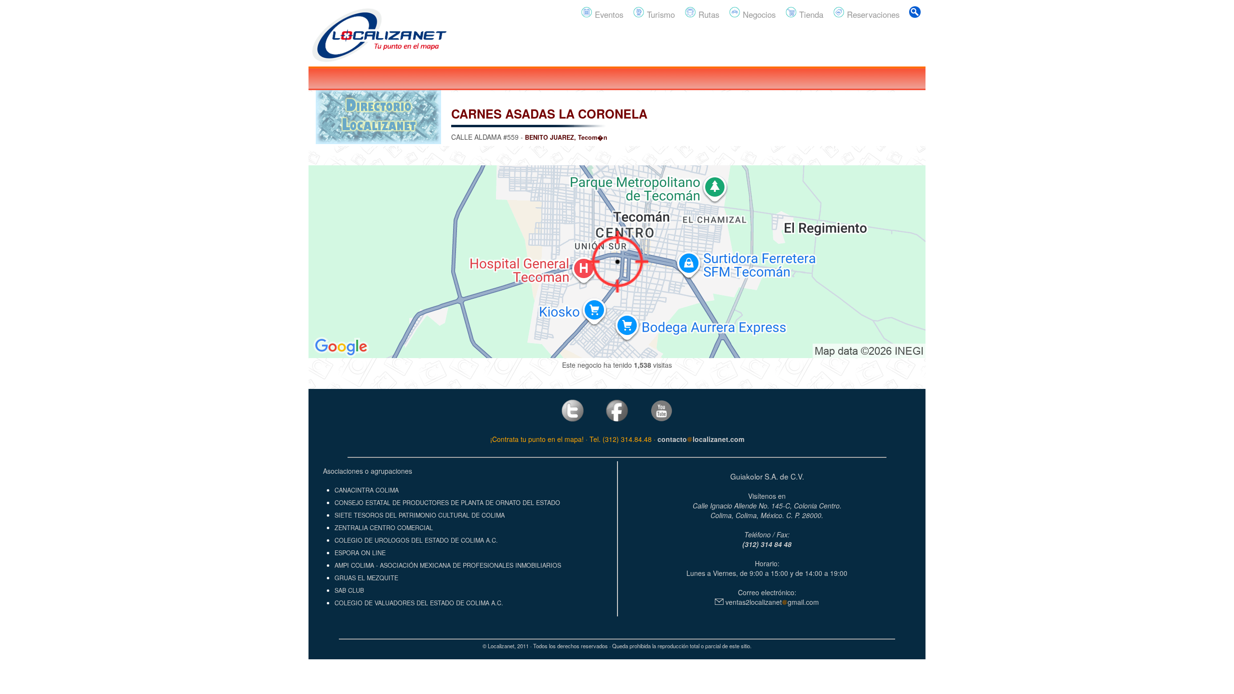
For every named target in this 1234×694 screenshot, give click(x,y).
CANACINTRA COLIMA (367, 490)
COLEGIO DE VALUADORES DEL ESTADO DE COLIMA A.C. (419, 603)
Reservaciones (872, 14)
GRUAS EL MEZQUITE (366, 578)
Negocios (758, 14)
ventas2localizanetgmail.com (771, 602)
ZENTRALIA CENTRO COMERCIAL (384, 527)
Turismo (659, 14)
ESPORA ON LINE (360, 552)
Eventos (607, 14)
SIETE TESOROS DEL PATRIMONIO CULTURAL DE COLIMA (420, 515)
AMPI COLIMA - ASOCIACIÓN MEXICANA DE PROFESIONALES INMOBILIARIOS (448, 565)
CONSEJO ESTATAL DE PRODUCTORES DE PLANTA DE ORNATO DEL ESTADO (447, 502)
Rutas (707, 14)
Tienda (810, 14)
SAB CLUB (349, 590)
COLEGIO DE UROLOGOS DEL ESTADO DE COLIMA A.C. (416, 540)
